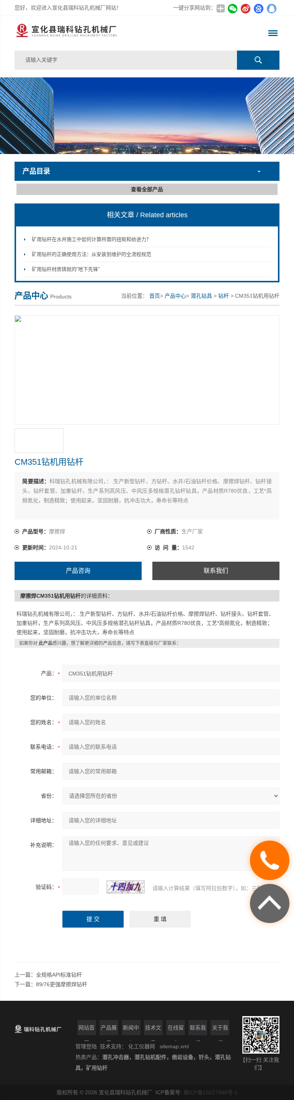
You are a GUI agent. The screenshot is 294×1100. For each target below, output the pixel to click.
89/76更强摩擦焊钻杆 (61, 984)
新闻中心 (131, 1030)
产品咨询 (78, 570)
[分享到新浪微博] (245, 8)
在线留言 (176, 1030)
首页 (154, 296)
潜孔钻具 (201, 296)
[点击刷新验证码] (125, 886)
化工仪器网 (141, 1046)
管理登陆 (86, 1046)
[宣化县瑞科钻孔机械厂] (94, 33)
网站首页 (86, 1030)
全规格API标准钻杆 (59, 975)
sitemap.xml (174, 1046)
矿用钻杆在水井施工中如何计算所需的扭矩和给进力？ (91, 239)
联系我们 (216, 570)
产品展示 (109, 1030)
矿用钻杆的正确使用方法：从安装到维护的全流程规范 (91, 254)
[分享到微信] (232, 8)
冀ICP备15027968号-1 (210, 1092)
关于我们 (220, 1030)
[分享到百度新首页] (258, 8)
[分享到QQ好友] (271, 8)
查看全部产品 (147, 189)
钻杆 (223, 296)
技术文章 (153, 1030)
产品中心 (175, 296)
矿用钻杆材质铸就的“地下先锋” (66, 269)
